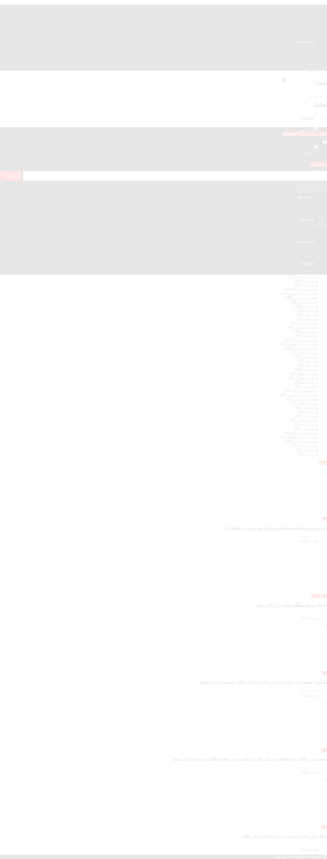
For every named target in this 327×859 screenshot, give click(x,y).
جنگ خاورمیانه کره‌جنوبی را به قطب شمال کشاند (291, 215)
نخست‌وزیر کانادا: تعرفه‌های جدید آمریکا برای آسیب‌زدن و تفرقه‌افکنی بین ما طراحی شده (262, 211)
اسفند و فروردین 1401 (301, 399)
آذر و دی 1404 (307, 259)
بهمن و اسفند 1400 (304, 445)
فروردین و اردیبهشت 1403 (298, 344)
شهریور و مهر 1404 (303, 272)
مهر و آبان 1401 (306, 416)
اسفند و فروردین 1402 (301, 348)
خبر (324, 519)
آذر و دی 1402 (307, 361)
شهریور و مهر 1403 (303, 323)
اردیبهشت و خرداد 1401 (300, 433)
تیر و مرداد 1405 (306, 238)
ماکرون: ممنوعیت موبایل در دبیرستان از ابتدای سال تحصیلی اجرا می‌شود (273, 206)
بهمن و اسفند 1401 (304, 403)
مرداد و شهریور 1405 (302, 234)
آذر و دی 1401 (307, 411)
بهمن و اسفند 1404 (304, 251)
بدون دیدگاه (309, 541)
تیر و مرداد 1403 (306, 331)
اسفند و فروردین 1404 (301, 247)
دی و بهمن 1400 (306, 450)
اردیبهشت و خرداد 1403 (300, 340)
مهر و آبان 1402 (306, 369)
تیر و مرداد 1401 (306, 424)
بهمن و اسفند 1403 (304, 302)
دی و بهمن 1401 (306, 407)
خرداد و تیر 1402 (305, 386)
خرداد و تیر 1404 (305, 285)
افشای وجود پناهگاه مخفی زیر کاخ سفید (297, 202)
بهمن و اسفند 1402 (304, 352)
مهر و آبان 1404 (306, 268)
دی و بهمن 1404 (306, 255)
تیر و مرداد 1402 (306, 382)
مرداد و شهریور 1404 (302, 276)
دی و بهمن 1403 (306, 306)
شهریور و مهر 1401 (303, 420)
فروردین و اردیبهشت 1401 (298, 437)
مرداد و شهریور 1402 (302, 378)
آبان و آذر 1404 (307, 264)
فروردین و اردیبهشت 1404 (298, 293)
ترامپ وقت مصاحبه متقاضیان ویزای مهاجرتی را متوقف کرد (282, 198)
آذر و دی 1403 (307, 310)
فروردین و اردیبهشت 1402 (298, 395)
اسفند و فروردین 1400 (301, 441)
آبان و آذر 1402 (307, 365)
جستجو (322, 169)
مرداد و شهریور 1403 (302, 327)
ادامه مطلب (318, 165)
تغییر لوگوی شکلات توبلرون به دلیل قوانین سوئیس (283, 151)
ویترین (316, 596)
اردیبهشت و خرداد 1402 (300, 390)
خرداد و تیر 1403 (305, 335)
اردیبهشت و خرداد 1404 (300, 289)
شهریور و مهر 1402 (303, 373)
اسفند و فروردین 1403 (301, 297)
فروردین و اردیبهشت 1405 (298, 243)
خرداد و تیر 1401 (305, 428)
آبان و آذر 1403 (307, 314)
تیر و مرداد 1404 (306, 281)
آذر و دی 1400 (307, 454)
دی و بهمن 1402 (306, 357)
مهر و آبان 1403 (306, 319)
